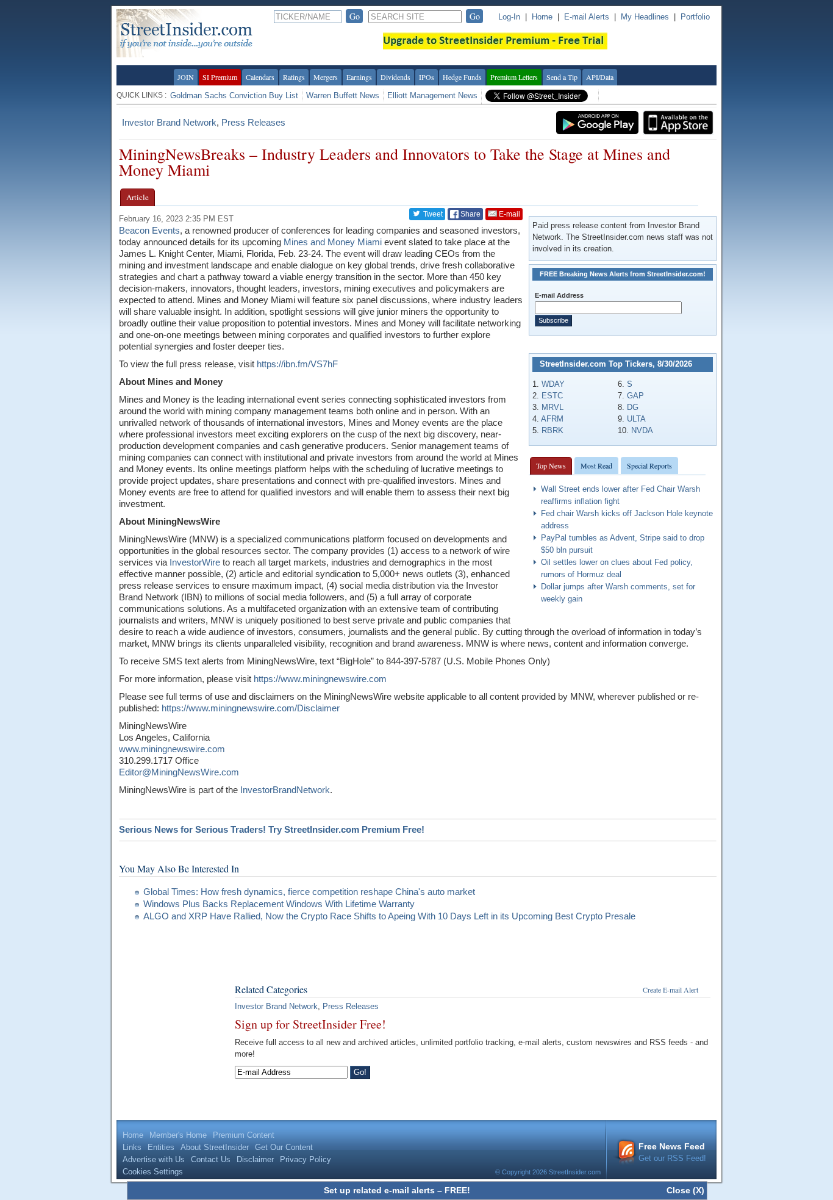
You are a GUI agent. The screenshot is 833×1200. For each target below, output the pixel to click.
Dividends (395, 77)
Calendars (260, 77)
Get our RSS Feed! (672, 1152)
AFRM (552, 418)
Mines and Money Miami (333, 242)
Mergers (325, 77)
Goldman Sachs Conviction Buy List (234, 95)
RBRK (552, 430)
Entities (161, 1147)
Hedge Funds (462, 77)
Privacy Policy (305, 1159)
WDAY (553, 384)
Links (132, 1147)
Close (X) (685, 1190)
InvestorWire (195, 562)
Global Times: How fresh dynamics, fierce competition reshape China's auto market (309, 891)
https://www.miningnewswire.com (320, 679)
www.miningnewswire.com (172, 749)
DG (632, 407)
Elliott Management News (432, 95)
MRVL (552, 407)
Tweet (432, 214)
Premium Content (243, 1135)
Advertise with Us (154, 1159)
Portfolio (695, 16)
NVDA (642, 430)
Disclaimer (255, 1159)
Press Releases (253, 122)
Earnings (359, 77)
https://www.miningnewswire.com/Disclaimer (251, 708)
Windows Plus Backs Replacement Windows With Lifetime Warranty (279, 904)
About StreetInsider (215, 1147)
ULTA (636, 418)
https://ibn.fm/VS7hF (297, 364)
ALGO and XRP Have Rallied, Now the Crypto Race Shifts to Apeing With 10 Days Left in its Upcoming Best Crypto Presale (390, 916)
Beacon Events (149, 230)
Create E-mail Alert (670, 989)
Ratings (294, 77)
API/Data (599, 77)
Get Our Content (284, 1147)
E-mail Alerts (586, 16)
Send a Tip (561, 77)
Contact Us (211, 1159)
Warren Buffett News (342, 95)
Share (470, 214)
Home (542, 16)
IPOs (426, 77)
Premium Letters (514, 77)
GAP (635, 395)
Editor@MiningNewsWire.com (179, 772)
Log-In (509, 16)
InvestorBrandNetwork (285, 790)
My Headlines (645, 16)
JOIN (185, 77)
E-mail (508, 214)
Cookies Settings (153, 1171)
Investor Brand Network (169, 122)
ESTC (552, 395)
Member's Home (178, 1135)
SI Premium (219, 77)
